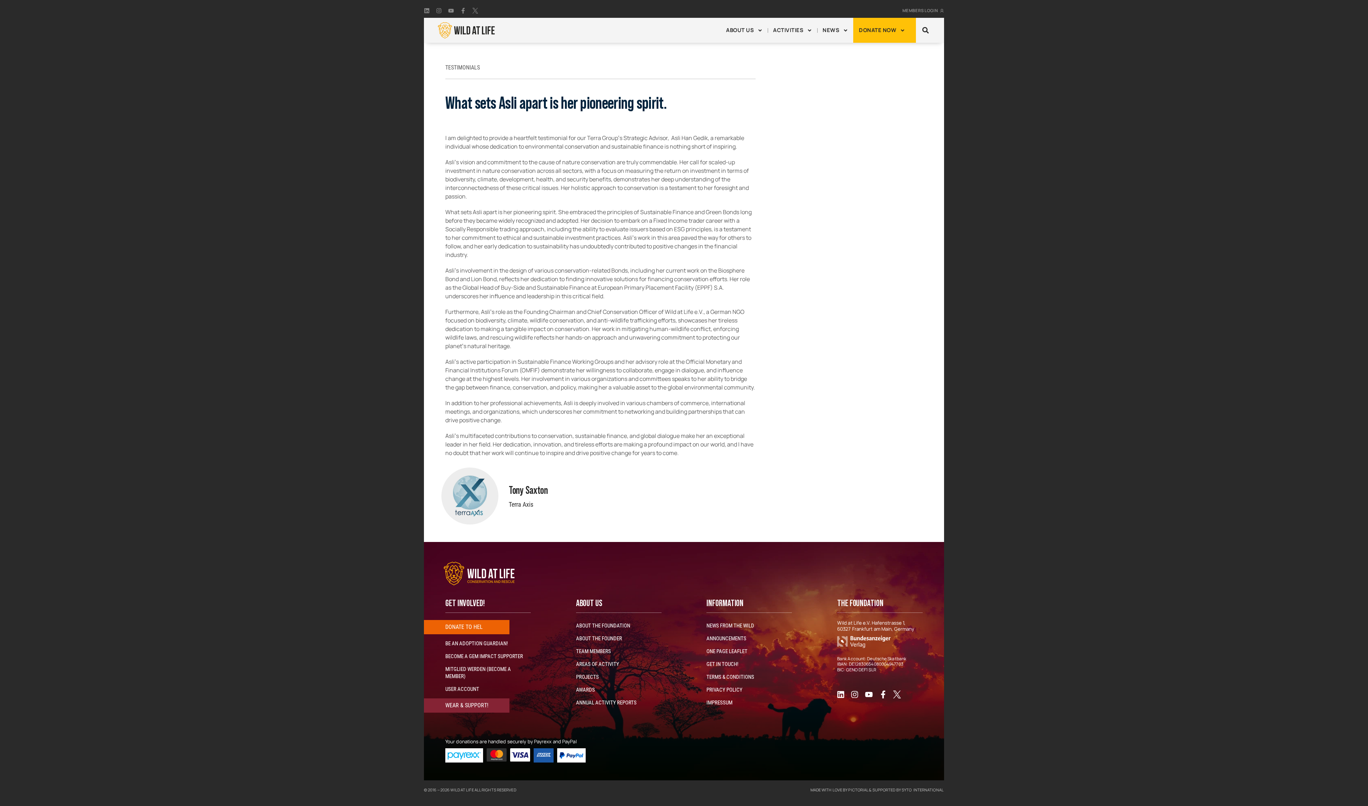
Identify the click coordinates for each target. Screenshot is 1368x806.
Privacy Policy (724, 690)
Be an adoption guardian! (476, 643)
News (831, 30)
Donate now (877, 30)
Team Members (593, 651)
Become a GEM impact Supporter (484, 656)
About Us (740, 30)
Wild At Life (461, 789)
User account (462, 689)
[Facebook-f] (463, 10)
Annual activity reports (606, 702)
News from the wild (730, 625)
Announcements (726, 638)
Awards (585, 690)
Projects (587, 677)
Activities (788, 30)
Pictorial (858, 789)
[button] (925, 30)
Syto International (922, 789)
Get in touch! (722, 664)
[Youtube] (451, 10)
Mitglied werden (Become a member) (478, 673)
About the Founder (599, 638)
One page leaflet (726, 651)
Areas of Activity (597, 664)
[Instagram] (439, 10)
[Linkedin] (426, 10)
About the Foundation (603, 625)
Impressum (719, 702)
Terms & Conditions (730, 677)
